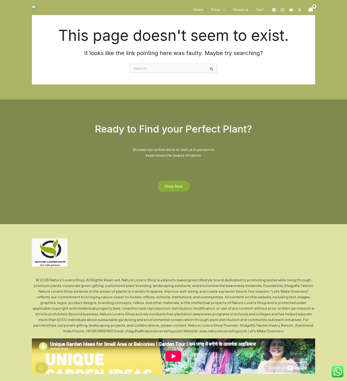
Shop (215, 9)
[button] (222, 9)
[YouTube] (291, 10)
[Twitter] (299, 10)
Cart (260, 9)
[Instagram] (282, 10)
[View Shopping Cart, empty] (310, 9)
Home (198, 9)
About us (240, 9)
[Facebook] (274, 10)
